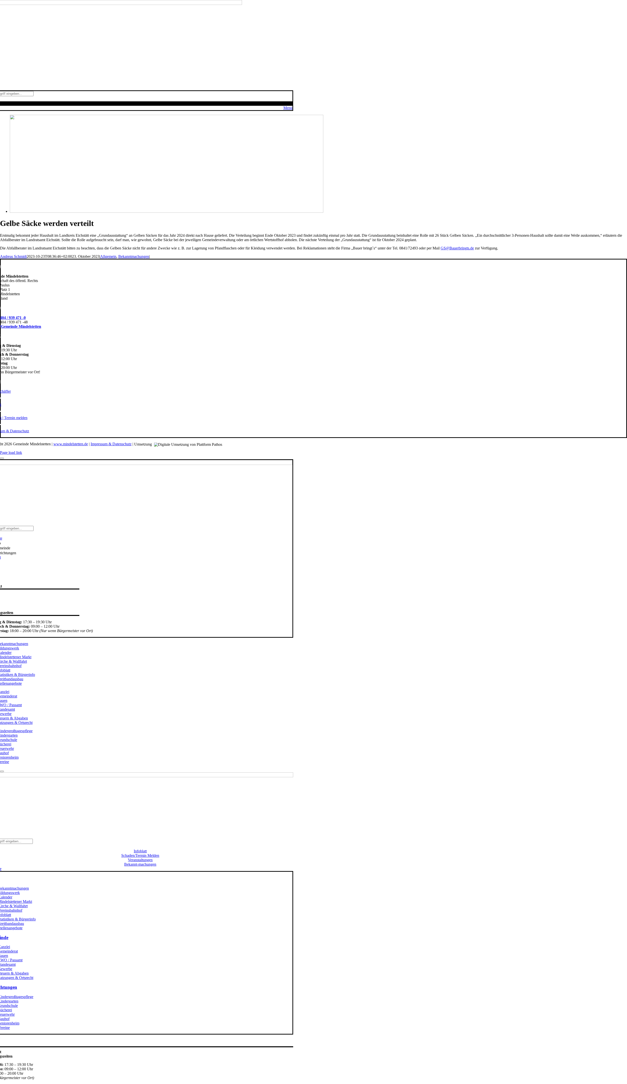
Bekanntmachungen (133, 256)
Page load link (11, 452)
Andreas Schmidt (13, 256)
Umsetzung (143, 444)
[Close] (2, 458)
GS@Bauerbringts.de (457, 248)
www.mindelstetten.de (70, 444)
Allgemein (108, 256)
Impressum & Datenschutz (111, 444)
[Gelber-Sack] (166, 211)
